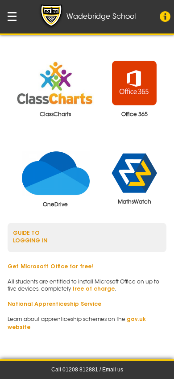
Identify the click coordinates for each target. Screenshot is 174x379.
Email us (112, 370)
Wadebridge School (100, 16)
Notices (165, 16)
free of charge (93, 289)
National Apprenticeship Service (54, 304)
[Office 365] (134, 83)
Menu (12, 16)
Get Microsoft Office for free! (50, 267)
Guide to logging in (30, 237)
